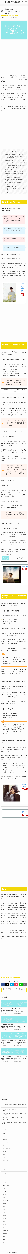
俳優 (10, 15)
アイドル (5, 1139)
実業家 (4, 1215)
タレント (5, 1163)
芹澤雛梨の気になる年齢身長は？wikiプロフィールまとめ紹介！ (14, 1109)
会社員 (4, 1194)
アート (4, 1145)
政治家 (4, 1218)
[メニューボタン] (2, 2)
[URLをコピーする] (25, 984)
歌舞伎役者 (5, 1230)
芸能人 (16, 15)
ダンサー (5, 1167)
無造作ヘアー (10, 169)
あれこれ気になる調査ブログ (14, 2)
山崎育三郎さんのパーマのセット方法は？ (15, 160)
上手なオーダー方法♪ (12, 186)
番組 (4, 1236)
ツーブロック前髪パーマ (12, 167)
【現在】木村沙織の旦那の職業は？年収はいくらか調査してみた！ (14, 1123)
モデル (4, 1191)
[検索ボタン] (26, 2)
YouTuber (5, 1133)
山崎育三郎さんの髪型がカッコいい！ (14, 154)
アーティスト (6, 1142)
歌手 (13, 15)
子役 (4, 1212)
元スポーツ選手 (6, 1200)
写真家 (4, 1203)
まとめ (6, 192)
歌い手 (4, 1224)
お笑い (4, 1136)
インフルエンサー (7, 1148)
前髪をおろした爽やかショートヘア (15, 171)
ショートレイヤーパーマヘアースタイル (16, 165)
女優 (4, 1209)
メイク (4, 1188)
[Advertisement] (14, 55)
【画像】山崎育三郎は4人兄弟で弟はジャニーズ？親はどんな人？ (18, 558)
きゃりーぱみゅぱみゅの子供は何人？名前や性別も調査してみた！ (14, 1105)
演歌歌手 (5, 1233)
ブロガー (5, 1182)
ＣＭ (4, 1242)
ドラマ (4, 1170)
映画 (4, 1221)
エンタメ (5, 1151)
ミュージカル (5, 15)
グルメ (4, 1154)
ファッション (6, 1179)
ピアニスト (5, 1176)
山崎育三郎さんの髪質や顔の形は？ (15, 177)
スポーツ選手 (6, 1160)
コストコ (5, 1157)
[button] (3, 984)
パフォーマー (6, 1173)
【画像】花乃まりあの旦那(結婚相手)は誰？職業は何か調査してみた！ (14, 1118)
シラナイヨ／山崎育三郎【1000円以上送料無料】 (23, 287)
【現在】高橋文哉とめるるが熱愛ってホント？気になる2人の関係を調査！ (14, 1114)
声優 (4, 1206)
